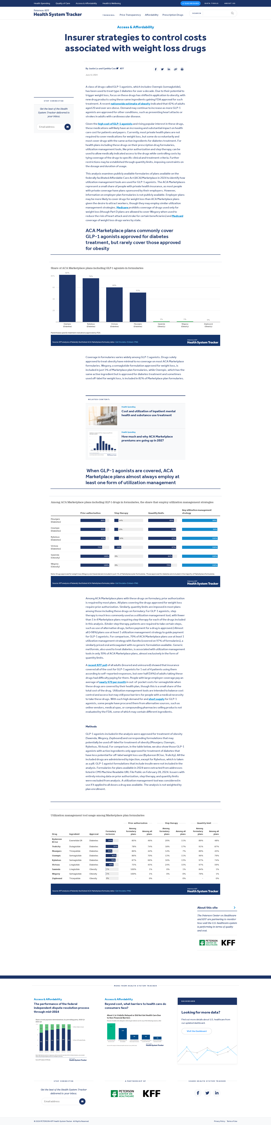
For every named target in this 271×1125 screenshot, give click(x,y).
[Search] (232, 13)
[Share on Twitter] (162, 69)
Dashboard (192, 3)
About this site (207, 907)
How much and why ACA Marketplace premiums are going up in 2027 (147, 438)
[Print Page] (182, 69)
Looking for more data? (200, 1012)
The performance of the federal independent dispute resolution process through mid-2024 (61, 1007)
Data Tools (212, 3)
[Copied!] (175, 69)
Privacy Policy (219, 1121)
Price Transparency (130, 15)
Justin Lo (93, 68)
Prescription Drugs (172, 15)
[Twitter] (117, 68)
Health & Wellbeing (112, 3)
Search (196, 13)
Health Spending (42, 3)
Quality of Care (63, 3)
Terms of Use (232, 1121)
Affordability (151, 15)
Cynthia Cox (109, 68)
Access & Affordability (86, 3)
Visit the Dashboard (197, 1031)
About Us (230, 3)
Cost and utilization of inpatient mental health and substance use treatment (148, 413)
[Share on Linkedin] (168, 69)
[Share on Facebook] (155, 69)
